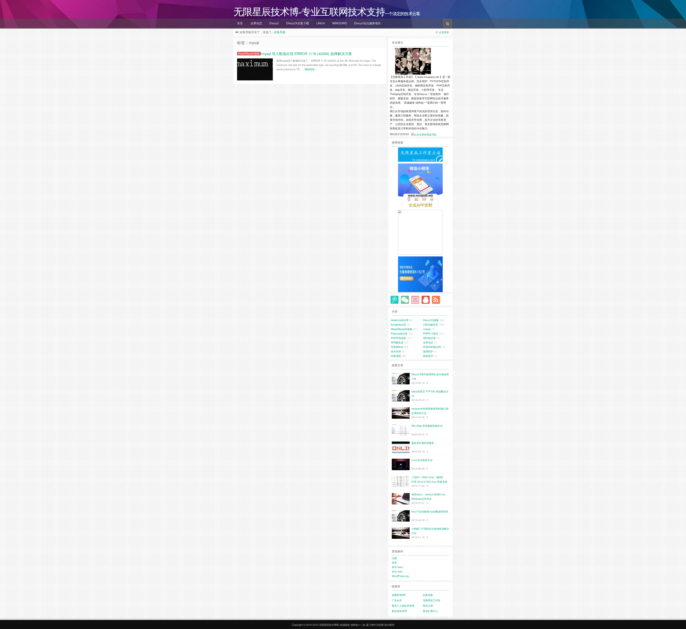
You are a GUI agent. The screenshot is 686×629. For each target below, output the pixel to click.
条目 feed (397, 567)
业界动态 (256, 23)
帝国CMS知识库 (432, 347)
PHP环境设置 (398, 338)
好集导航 (279, 32)
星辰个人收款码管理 (403, 605)
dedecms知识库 (400, 320)
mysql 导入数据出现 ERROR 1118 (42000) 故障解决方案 (307, 53)
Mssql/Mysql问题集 (249, 53)
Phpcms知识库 (399, 333)
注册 (394, 558)
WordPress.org (400, 576)
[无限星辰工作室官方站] (420, 154)
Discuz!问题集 (431, 320)
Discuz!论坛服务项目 (367, 23)
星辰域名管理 (399, 611)
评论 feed (397, 571)
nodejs (427, 329)
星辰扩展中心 (430, 611)
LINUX (320, 23)
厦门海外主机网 (375, 624)
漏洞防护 (428, 351)
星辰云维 (428, 605)
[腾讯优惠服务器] (420, 232)
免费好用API (399, 595)
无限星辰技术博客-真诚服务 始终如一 (340, 624)
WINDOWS (339, 23)
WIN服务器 (397, 342)
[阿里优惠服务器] (420, 274)
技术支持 (396, 351)
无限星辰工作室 (431, 600)
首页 (240, 23)
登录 (394, 562)
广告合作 (397, 600)
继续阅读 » (311, 69)
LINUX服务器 (430, 324)
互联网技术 (397, 347)
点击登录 (444, 32)
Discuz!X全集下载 (297, 23)
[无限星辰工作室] (420, 185)
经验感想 (396, 356)
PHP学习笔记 (430, 333)
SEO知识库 (429, 338)
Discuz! (274, 23)
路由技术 (428, 356)
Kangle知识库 (398, 324)
